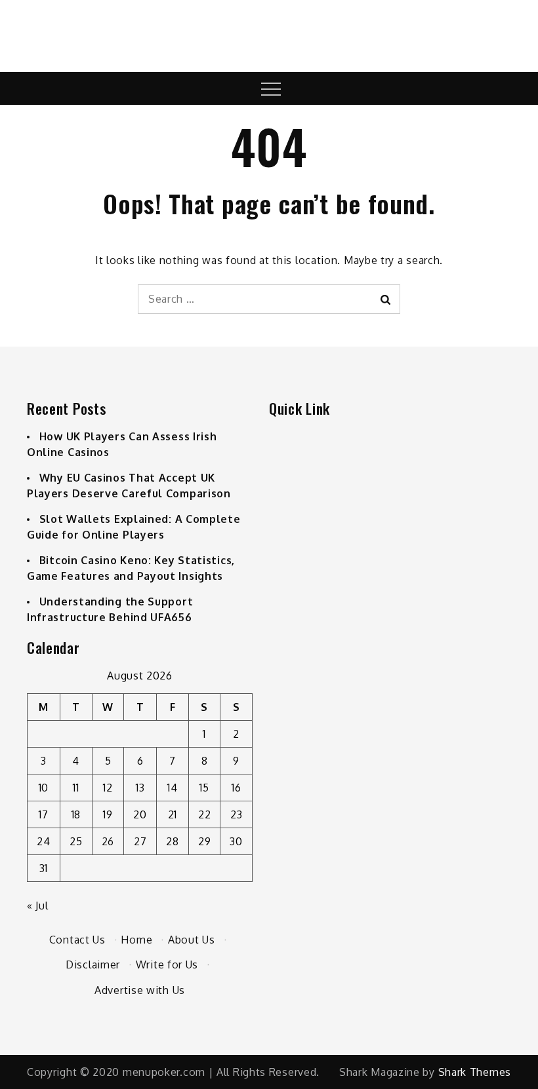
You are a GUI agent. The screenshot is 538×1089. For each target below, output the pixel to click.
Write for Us (167, 964)
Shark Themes (474, 1072)
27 (140, 841)
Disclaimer (93, 964)
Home (136, 939)
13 (140, 787)
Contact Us (77, 939)
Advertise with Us (139, 990)
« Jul (38, 905)
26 (108, 841)
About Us (191, 939)
